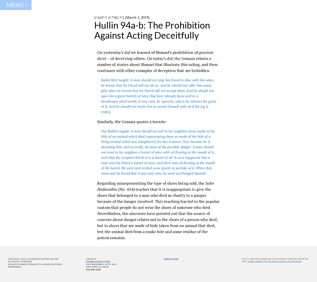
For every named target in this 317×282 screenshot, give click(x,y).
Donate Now (171, 259)
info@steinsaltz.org (98, 261)
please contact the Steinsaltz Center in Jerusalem (274, 261)
